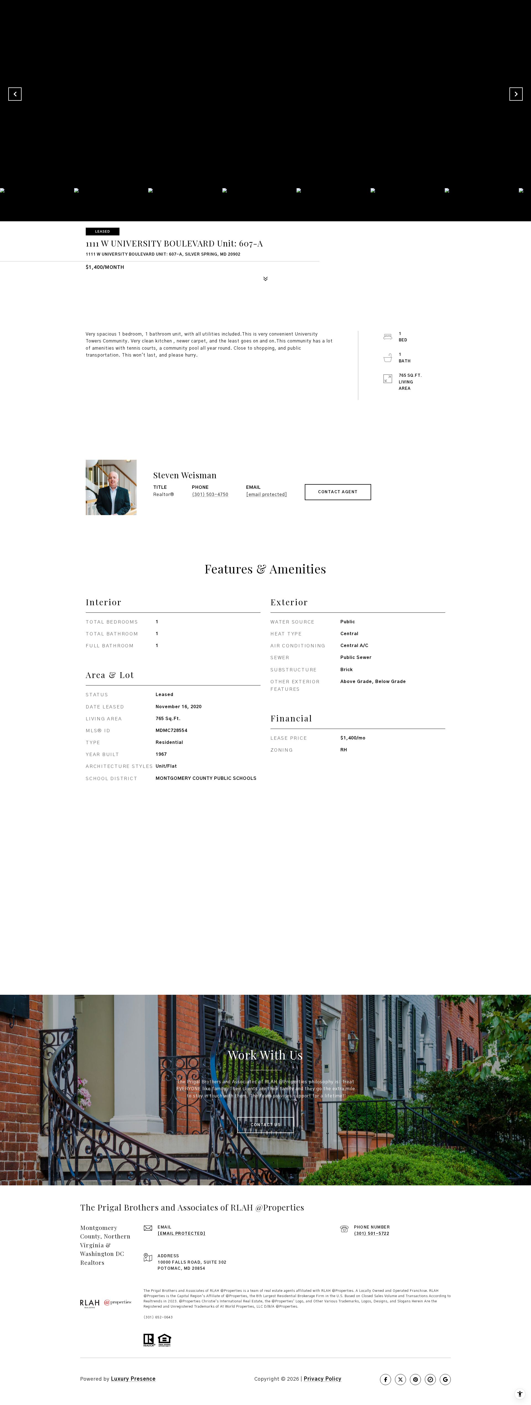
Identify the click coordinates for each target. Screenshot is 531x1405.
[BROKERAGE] (430, 1379)
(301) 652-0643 (158, 1317)
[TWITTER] (400, 1379)
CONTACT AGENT (338, 492)
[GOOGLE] (445, 1379)
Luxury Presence (133, 1379)
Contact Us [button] (265, 1125)
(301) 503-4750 (210, 494)
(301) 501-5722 (371, 1234)
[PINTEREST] (415, 1379)
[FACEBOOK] (385, 1379)
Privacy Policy (323, 1379)
